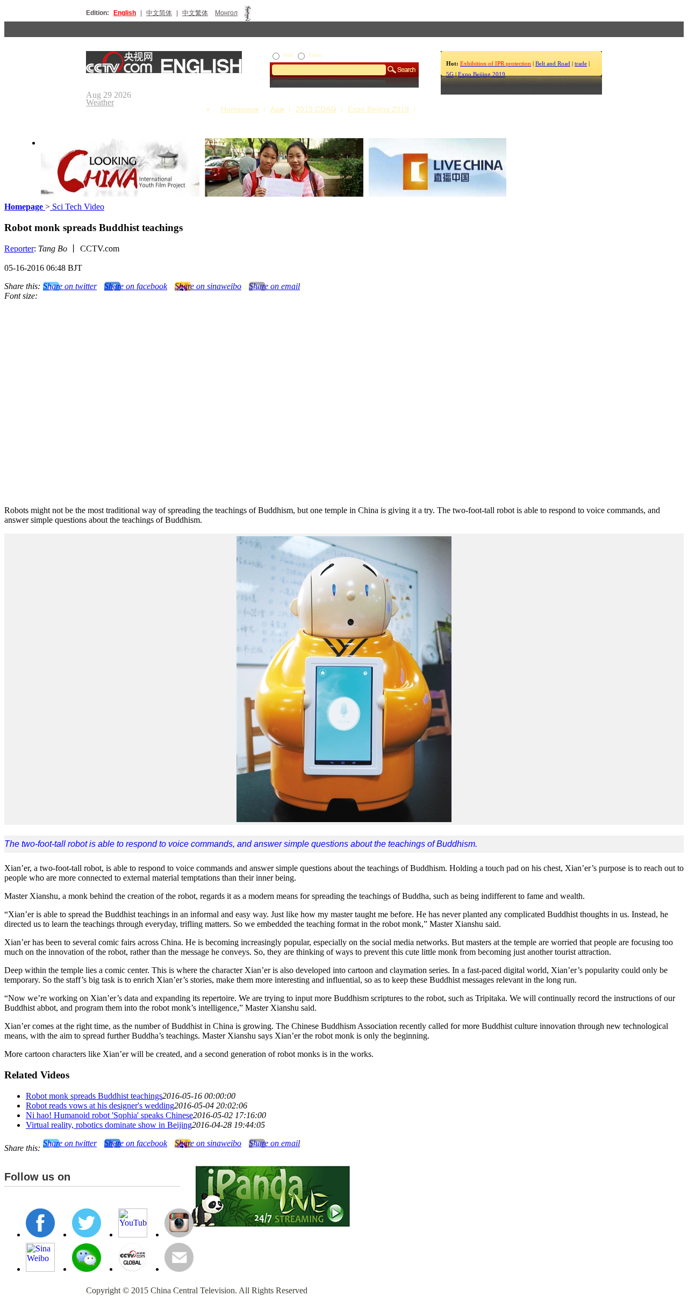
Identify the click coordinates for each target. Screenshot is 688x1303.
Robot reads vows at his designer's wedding (100, 1105)
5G (450, 74)
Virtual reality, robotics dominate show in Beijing (109, 1124)
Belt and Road (552, 63)
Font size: (21, 295)
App (277, 109)
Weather (100, 102)
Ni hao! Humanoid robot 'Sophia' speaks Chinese (109, 1115)
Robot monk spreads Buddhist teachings (94, 1095)
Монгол (226, 13)
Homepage (240, 109)
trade (581, 63)
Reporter (19, 248)
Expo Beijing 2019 (481, 74)
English (124, 13)
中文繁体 (195, 13)
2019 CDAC (316, 109)
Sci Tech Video (77, 206)
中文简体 (159, 13)
